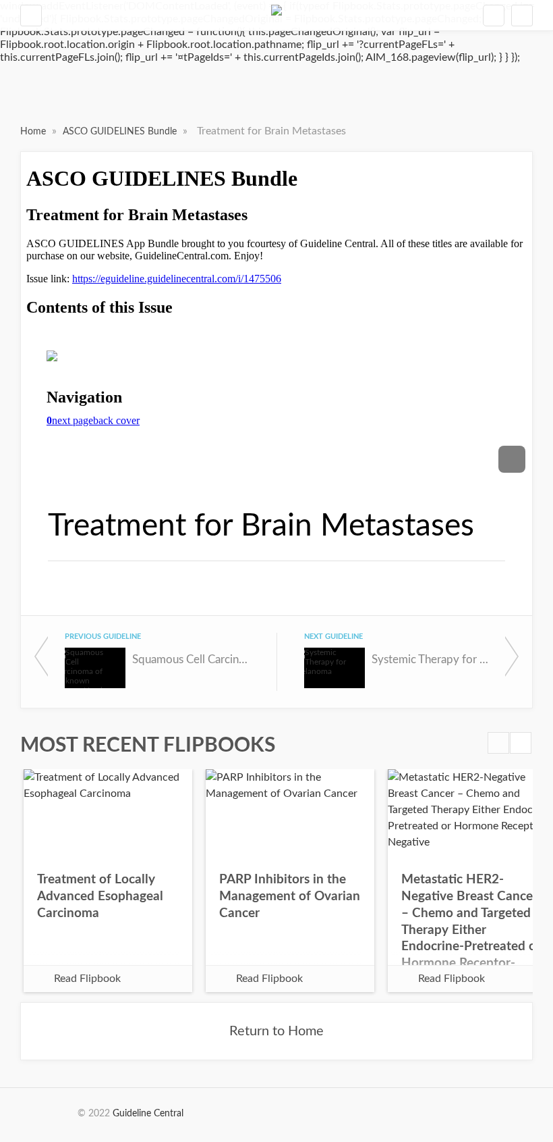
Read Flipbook (87, 978)
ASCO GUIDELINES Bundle (121, 131)
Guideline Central (148, 1113)
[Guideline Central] (276, 15)
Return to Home (276, 1031)
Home (34, 131)
